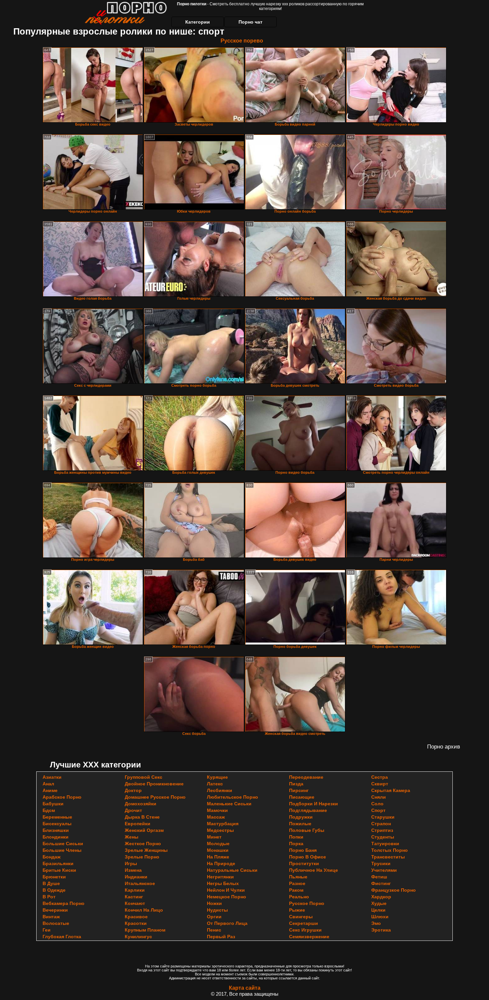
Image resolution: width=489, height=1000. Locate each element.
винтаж (51, 916)
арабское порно (62, 797)
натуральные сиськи (232, 870)
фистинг (381, 883)
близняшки (56, 830)
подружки (301, 817)
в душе (51, 883)
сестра (379, 777)
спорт (378, 810)
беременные (57, 817)
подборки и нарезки (313, 803)
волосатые (56, 923)
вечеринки (55, 910)
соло (377, 803)
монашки (218, 850)
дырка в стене (142, 817)
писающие (301, 797)
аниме (50, 790)
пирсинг (299, 790)
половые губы (306, 830)
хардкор (381, 896)
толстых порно (389, 850)
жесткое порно (143, 843)
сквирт (379, 783)
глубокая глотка (62, 936)
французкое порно (393, 890)
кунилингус (138, 936)
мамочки (217, 810)
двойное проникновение (154, 783)
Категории (197, 22)
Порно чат (250, 22)
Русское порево (242, 41)
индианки (136, 876)
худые (379, 903)
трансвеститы (388, 856)
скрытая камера (390, 790)
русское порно (306, 903)
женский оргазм (144, 830)
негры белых (223, 883)
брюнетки (54, 876)
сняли (378, 797)
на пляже (218, 856)
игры (131, 863)
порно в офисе (307, 856)
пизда (296, 783)
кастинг (134, 896)
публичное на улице (313, 870)
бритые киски (59, 870)
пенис (214, 930)
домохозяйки (140, 803)
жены (131, 837)
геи (47, 930)
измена (133, 870)
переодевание (306, 777)
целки (378, 910)
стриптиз (382, 830)
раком (296, 890)
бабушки (53, 803)
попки (296, 837)
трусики (381, 863)
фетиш (379, 876)
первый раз (221, 936)
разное (297, 883)
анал (48, 783)
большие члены (62, 850)
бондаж (52, 856)
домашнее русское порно (155, 797)
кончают (135, 903)
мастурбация (223, 823)
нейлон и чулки (226, 890)
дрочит (133, 810)
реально (299, 896)
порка (296, 843)
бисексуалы (57, 823)
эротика (381, 930)
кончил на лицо (144, 910)
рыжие (297, 910)
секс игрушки (305, 930)
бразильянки (58, 863)
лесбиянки (219, 790)
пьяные (298, 876)
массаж (216, 817)
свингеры (301, 916)
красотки (136, 923)
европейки (137, 823)
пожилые (300, 823)
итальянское (140, 883)
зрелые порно (142, 856)
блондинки (56, 837)
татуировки (385, 843)
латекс (215, 783)
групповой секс (143, 777)
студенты (382, 837)
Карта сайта (244, 988)
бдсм (49, 810)
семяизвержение (309, 936)
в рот (49, 896)
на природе (221, 863)
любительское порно (232, 797)
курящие (217, 777)
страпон (381, 823)
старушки (383, 817)
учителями (384, 870)
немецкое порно (226, 896)
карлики (135, 890)
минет (214, 837)
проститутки (304, 863)
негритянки (220, 876)
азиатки (52, 777)
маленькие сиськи (229, 803)
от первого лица (227, 923)
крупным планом (145, 930)
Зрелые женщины (146, 850)
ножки (214, 903)
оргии (214, 916)
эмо (376, 923)
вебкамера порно (63, 903)
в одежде (54, 890)
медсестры (220, 830)
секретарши (303, 923)
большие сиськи (63, 843)
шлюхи (380, 916)
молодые (218, 843)
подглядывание (308, 810)
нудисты (217, 910)
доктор (133, 790)
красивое (136, 916)
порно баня (303, 850)
